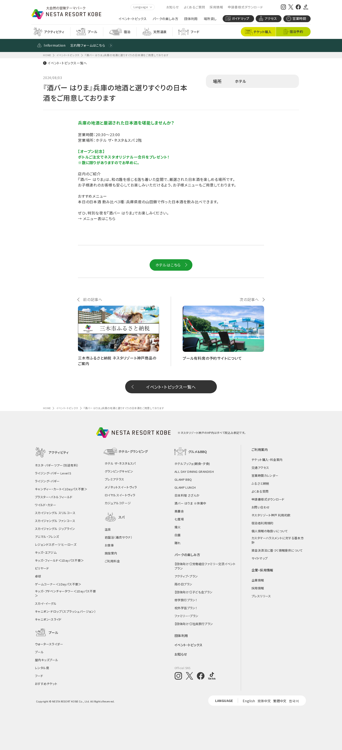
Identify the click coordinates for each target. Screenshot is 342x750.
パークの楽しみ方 (165, 19)
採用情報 (216, 7)
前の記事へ (92, 299)
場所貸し (210, 19)
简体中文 (264, 700)
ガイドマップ (240, 18)
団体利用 (191, 19)
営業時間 (299, 18)
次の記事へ (249, 299)
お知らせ (172, 7)
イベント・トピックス (133, 19)
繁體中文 (280, 700)
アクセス (271, 18)
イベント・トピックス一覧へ (67, 63)
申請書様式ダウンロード (245, 7)
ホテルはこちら (168, 265)
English (249, 700)
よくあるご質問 (194, 7)
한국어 (294, 700)
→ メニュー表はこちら (97, 218)
